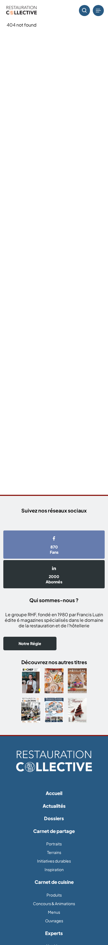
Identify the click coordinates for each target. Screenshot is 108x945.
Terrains (54, 852)
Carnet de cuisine (54, 882)
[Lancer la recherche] (84, 10)
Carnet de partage (54, 831)
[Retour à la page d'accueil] (54, 761)
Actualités (54, 806)
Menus (54, 912)
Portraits (54, 843)
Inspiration (54, 869)
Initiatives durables (54, 860)
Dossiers (54, 818)
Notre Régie (30, 643)
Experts (54, 933)
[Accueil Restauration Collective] (21, 10)
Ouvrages (54, 920)
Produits (54, 894)
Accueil (54, 793)
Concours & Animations (54, 903)
